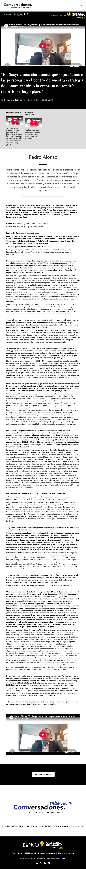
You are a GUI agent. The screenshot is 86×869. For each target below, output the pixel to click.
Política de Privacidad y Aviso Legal (32, 858)
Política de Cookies (53, 858)
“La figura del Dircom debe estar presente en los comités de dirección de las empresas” (33, 134)
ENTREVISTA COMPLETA (14, 113)
